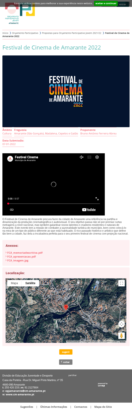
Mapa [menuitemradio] (14, 283)
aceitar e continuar (105, 3)
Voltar (66, 362)
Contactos (80, 407)
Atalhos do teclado (74, 341)
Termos (122, 342)
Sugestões (26, 407)
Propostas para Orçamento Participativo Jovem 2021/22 (71, 32)
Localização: (15, 273)
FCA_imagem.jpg (17, 260)
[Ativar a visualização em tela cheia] (121, 283)
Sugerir (66, 351)
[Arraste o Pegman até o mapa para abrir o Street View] (121, 336)
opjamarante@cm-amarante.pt (25, 391)
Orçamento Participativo (25, 32)
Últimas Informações (53, 407)
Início (5, 32)
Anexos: (12, 245)
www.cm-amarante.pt (20, 394)
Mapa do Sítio (103, 407)
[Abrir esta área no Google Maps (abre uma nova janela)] (11, 341)
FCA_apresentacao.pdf (21, 256)
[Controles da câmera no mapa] (121, 324)
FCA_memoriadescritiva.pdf (24, 252)
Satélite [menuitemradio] (30, 283)
